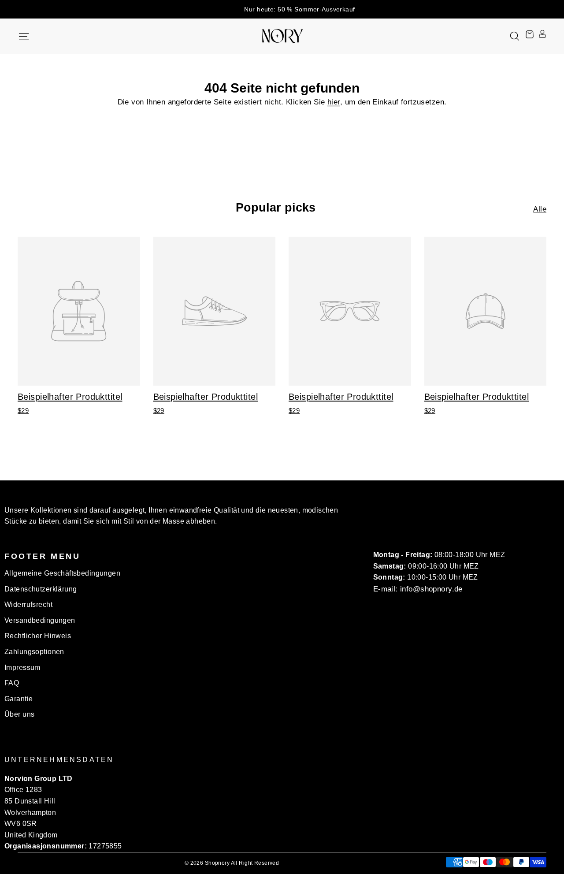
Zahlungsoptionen (34, 651)
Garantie (18, 699)
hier (333, 102)
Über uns (19, 714)
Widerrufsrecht (28, 604)
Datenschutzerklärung (40, 589)
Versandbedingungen (39, 620)
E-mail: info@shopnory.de (418, 589)
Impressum (22, 667)
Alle (539, 209)
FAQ (11, 683)
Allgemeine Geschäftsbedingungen (62, 573)
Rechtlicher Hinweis (37, 636)
